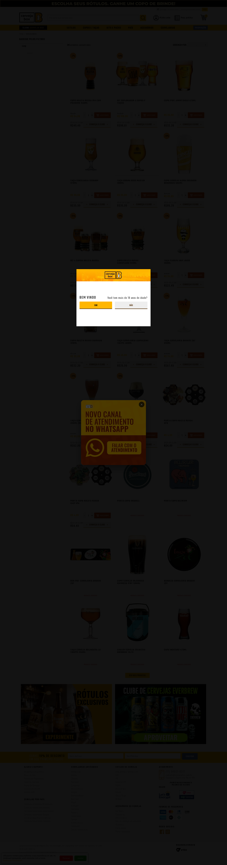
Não (131, 305)
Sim (95, 305)
